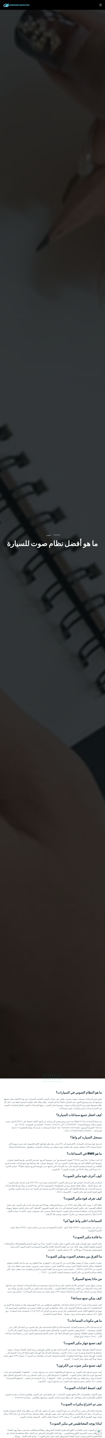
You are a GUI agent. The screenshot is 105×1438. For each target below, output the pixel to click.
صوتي (48, 535)
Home (57, 535)
